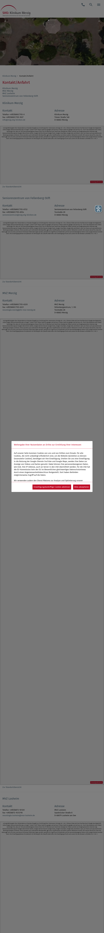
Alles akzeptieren (81, 487)
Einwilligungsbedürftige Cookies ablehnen (52, 487)
